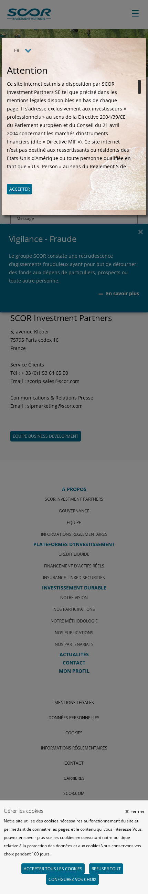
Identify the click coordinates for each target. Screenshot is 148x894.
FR (17, 50)
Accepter (19, 189)
